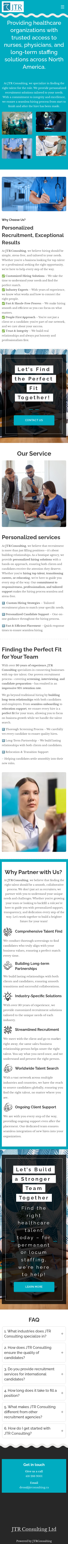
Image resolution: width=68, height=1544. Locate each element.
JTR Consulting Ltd (34, 1529)
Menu (62, 6)
